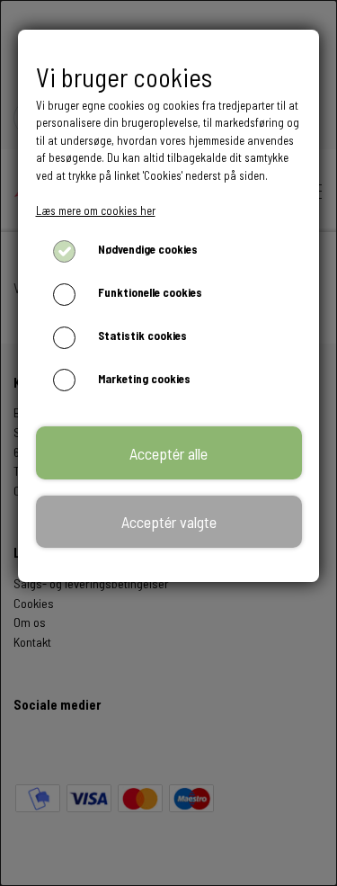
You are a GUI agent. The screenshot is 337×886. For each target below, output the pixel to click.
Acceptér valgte (169, 522)
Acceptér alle (168, 453)
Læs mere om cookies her (95, 210)
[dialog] (168, 443)
